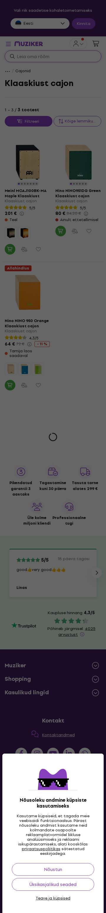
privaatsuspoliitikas (41, 849)
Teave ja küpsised (53, 898)
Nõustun (53, 869)
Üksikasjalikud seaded (53, 884)
